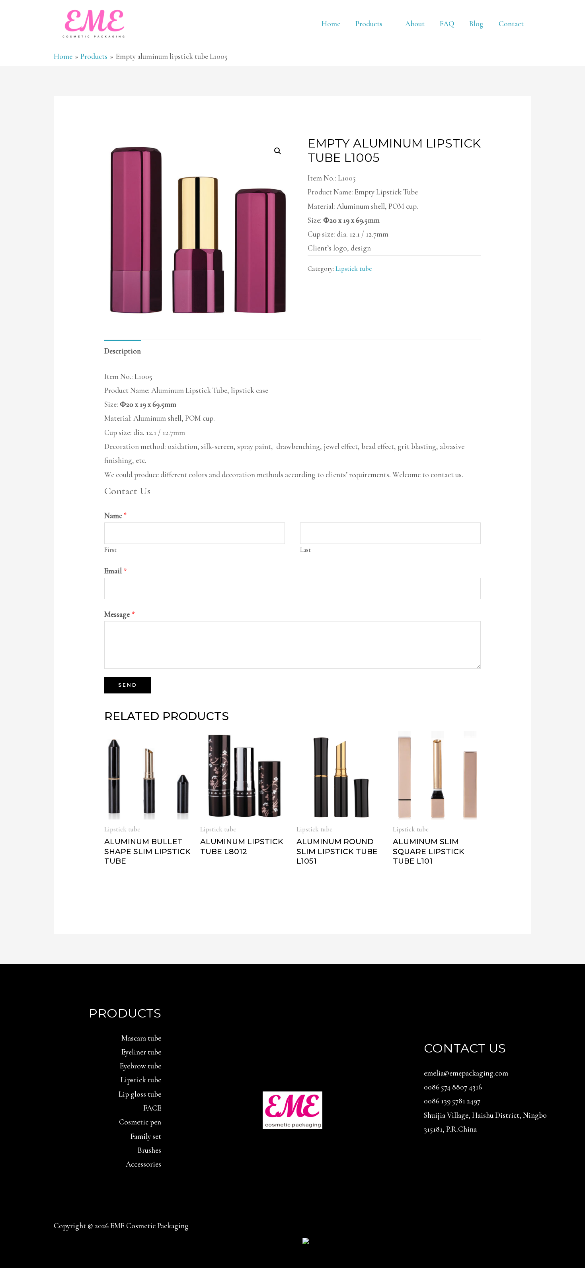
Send (127, 685)
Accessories (143, 1164)
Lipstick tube (353, 268)
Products (368, 23)
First (110, 550)
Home (331, 23)
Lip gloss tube (140, 1094)
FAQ (447, 23)
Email (115, 570)
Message (119, 614)
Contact (511, 23)
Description (122, 350)
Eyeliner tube (141, 1051)
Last (305, 550)
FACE (152, 1108)
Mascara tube (141, 1038)
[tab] (122, 350)
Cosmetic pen (140, 1121)
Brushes (149, 1150)
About (415, 23)
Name (115, 515)
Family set (146, 1136)
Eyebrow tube (140, 1065)
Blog (476, 23)
